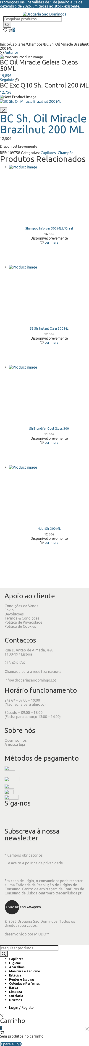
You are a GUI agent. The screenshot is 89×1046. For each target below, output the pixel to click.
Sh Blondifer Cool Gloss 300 (49, 428)
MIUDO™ (41, 934)
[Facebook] (10, 816)
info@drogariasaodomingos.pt (30, 680)
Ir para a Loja (11, 1044)
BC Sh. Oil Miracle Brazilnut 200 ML (43, 123)
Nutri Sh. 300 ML (49, 528)
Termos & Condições (22, 618)
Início (4, 44)
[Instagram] (22, 816)
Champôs (35, 44)
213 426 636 (15, 663)
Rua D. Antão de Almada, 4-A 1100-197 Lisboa (29, 652)
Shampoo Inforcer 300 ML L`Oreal (49, 228)
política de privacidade (44, 863)
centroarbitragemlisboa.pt (59, 893)
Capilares (18, 44)
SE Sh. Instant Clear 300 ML (49, 328)
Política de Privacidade (23, 622)
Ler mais (51, 242)
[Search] (7, 25)
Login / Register (22, 1007)
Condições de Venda (22, 606)
